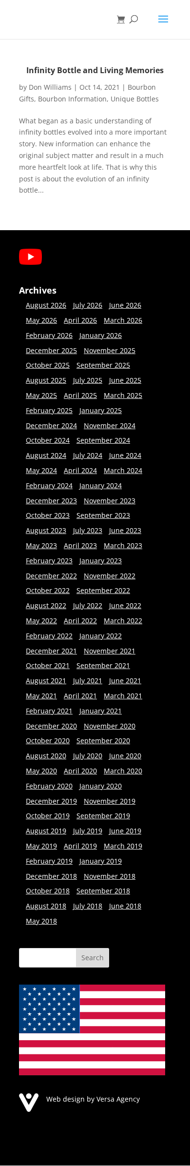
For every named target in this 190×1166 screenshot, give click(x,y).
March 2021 (123, 695)
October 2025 (48, 365)
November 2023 (109, 500)
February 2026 (49, 335)
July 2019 (87, 830)
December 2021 (51, 650)
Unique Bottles (135, 98)
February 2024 (49, 485)
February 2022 (49, 635)
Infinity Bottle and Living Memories (95, 70)
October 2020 (48, 740)
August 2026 (46, 305)
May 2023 (41, 545)
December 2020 (51, 726)
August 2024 (46, 455)
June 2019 (125, 830)
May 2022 (41, 620)
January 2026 (100, 335)
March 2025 (123, 395)
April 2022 (80, 620)
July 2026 (87, 305)
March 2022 (123, 620)
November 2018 (109, 876)
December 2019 (51, 801)
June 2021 (125, 680)
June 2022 (125, 605)
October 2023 (48, 515)
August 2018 (46, 905)
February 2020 (49, 786)
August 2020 (46, 755)
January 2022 (100, 635)
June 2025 (125, 380)
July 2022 (87, 605)
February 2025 (49, 410)
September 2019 (103, 815)
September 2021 (103, 665)
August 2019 (46, 830)
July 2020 (87, 755)
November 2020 (109, 726)
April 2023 (80, 545)
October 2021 (48, 665)
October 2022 (48, 590)
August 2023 (46, 530)
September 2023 (103, 515)
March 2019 (123, 845)
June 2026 (125, 305)
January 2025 (100, 410)
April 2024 (80, 470)
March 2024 (123, 470)
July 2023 (87, 530)
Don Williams (50, 87)
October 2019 (48, 815)
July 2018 (87, 905)
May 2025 (41, 395)
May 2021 (41, 695)
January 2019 (100, 861)
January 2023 (100, 560)
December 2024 (51, 425)
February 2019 (49, 861)
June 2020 (125, 755)
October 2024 (48, 440)
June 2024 (125, 455)
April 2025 (80, 395)
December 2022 (51, 575)
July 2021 (87, 680)
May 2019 (41, 845)
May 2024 (41, 470)
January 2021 (100, 710)
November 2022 (109, 575)
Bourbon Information (72, 98)
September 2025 (103, 365)
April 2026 (80, 320)
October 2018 (48, 890)
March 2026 (123, 320)
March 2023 (123, 545)
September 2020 (103, 740)
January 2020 (100, 786)
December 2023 (51, 500)
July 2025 (87, 380)
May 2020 (41, 770)
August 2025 (46, 380)
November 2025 (109, 350)
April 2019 (80, 845)
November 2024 (109, 425)
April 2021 (80, 695)
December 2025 (51, 350)
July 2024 (87, 455)
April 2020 (80, 770)
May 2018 (41, 921)
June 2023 (125, 530)
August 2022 (46, 605)
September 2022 (103, 590)
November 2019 (109, 801)
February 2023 (49, 560)
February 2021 (49, 710)
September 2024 (103, 440)
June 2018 (125, 905)
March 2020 (123, 770)
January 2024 (100, 485)
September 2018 (103, 890)
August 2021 (46, 680)
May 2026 (41, 320)
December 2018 (51, 876)
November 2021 (109, 650)
